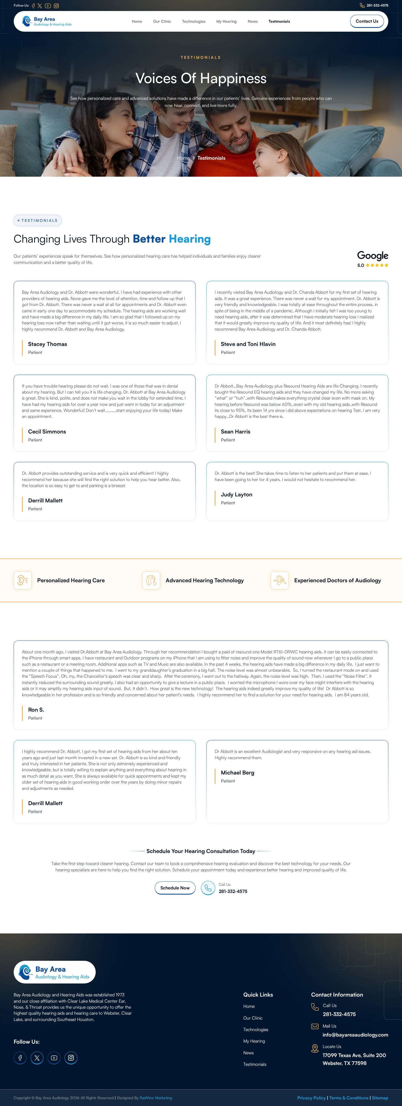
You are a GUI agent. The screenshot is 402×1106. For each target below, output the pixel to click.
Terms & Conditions (348, 1098)
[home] (47, 21)
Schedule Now (175, 887)
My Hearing (226, 21)
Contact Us (367, 21)
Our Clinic (162, 21)
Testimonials (279, 21)
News (253, 21)
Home (137, 21)
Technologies (193, 21)
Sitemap (380, 1098)
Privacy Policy (311, 1098)
